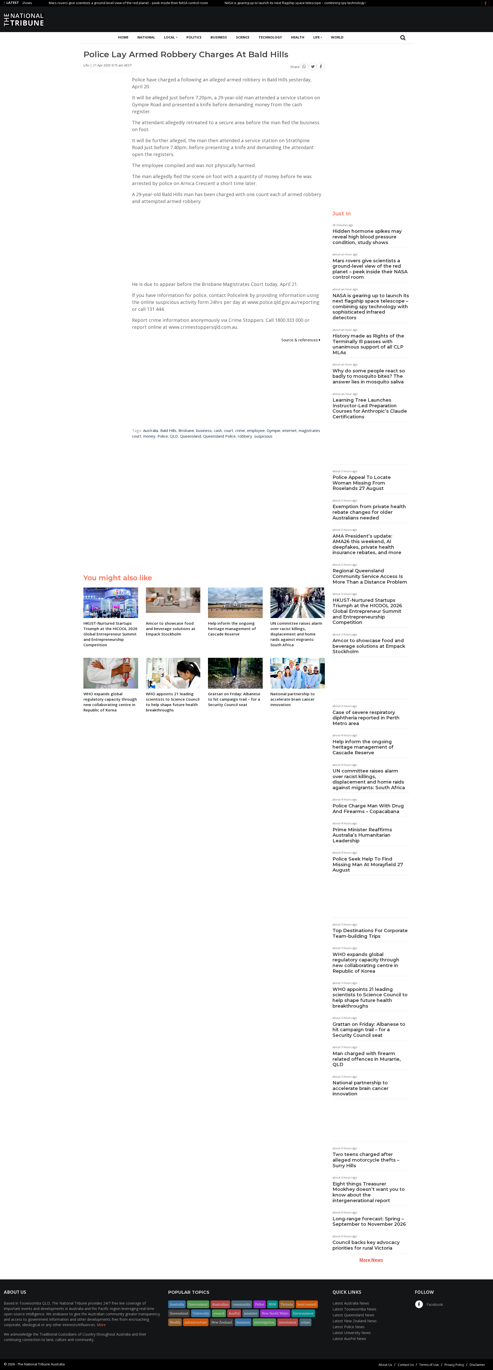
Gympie (273, 430)
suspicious (263, 436)
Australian (220, 1304)
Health (297, 37)
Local (169, 37)
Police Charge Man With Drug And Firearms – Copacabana (368, 808)
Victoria (287, 1304)
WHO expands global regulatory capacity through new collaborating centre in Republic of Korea (366, 963)
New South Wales (275, 1313)
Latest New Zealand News (355, 1320)
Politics (194, 37)
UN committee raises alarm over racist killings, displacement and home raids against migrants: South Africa (369, 779)
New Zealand (221, 1322)
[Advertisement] (395, 18)
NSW (272, 1304)
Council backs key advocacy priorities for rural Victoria (366, 1245)
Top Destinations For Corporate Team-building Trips (370, 933)
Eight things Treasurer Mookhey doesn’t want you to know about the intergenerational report (369, 1192)
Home (123, 37)
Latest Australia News (351, 1303)
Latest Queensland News (353, 1315)
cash (218, 430)
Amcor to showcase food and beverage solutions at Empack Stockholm (369, 646)
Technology (270, 37)
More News (371, 1260)
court (228, 430)
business (204, 430)
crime (240, 430)
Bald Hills (168, 430)
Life (316, 37)
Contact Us (406, 1365)
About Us (385, 1365)
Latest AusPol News (349, 1338)
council (218, 1313)
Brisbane (186, 430)
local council (306, 1304)
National (146, 37)
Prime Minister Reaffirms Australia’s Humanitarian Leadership (362, 835)
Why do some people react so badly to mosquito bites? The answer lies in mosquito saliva (369, 376)
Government (198, 1304)
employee (256, 430)
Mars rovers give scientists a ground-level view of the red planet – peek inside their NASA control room (97, 3)
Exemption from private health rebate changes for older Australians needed (369, 512)
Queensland (190, 436)
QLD (174, 436)
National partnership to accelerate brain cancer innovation (360, 1088)
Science (242, 37)
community (242, 1304)
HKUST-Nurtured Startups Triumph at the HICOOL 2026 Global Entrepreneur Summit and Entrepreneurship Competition (367, 611)
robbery (245, 436)
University (201, 1313)
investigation (264, 1322)
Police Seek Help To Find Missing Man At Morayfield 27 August (368, 864)
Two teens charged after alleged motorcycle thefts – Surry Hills (366, 1160)
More (101, 1324)
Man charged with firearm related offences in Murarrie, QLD (367, 1059)
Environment (303, 1313)
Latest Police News (349, 1326)
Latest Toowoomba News (354, 1309)
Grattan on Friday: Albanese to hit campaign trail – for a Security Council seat (369, 1029)
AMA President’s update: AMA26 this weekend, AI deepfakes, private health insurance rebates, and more (367, 544)
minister (250, 1313)
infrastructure (196, 1322)
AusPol (234, 1313)
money (149, 436)
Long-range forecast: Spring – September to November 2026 (369, 1221)
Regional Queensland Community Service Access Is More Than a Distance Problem (370, 576)
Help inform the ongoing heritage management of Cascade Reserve (363, 747)
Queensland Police (219, 436)
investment (288, 1322)
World (337, 37)
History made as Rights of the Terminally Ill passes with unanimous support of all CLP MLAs (368, 344)
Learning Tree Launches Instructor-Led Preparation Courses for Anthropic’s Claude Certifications (370, 408)
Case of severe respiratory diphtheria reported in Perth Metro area (366, 718)
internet (289, 430)
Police (162, 436)
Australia (150, 430)
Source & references (300, 339)
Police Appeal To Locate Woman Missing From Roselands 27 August (362, 483)
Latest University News (352, 1332)
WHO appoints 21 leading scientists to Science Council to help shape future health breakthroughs (370, 998)
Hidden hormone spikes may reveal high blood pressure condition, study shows (367, 236)
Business (219, 37)
